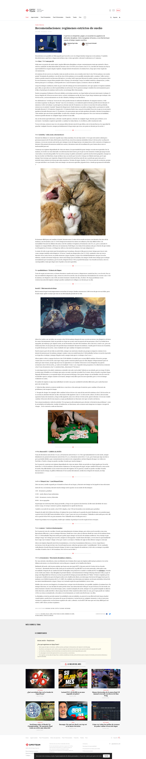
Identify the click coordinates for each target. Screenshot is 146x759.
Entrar (118, 10)
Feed (27, 17)
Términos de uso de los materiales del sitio (59, 743)
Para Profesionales (58, 17)
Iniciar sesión (41, 640)
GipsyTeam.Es (35, 748)
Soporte (115, 738)
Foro (80, 17)
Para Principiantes (45, 17)
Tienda (74, 17)
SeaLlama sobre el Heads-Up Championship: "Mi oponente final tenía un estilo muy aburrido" (40, 726)
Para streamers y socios (32, 751)
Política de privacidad (88, 751)
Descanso (43, 614)
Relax (47, 614)
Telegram (61, 608)
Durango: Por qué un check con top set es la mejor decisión (73, 725)
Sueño (51, 614)
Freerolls (68, 17)
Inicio (27, 738)
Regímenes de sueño (69, 614)
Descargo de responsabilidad (89, 746)
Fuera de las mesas (48, 615)
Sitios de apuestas (55, 738)
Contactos (85, 743)
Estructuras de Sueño (58, 614)
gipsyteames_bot (116, 743)
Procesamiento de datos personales (91, 748)
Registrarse (50, 640)
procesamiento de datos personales (67, 756)
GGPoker (102, 570)
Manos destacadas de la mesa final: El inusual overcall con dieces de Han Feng (106, 694)
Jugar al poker (34, 17)
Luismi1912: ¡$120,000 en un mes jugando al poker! (73, 693)
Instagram (67, 608)
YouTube (53, 608)
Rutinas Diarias (39, 615)
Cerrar (106, 756)
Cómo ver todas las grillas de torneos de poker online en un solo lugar (106, 725)
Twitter (57, 608)
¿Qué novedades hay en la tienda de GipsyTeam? (40, 693)
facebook (48, 608)
